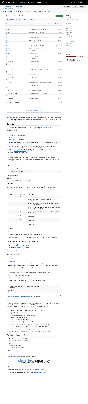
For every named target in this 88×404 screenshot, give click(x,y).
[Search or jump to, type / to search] (71, 2)
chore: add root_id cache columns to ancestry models (40, 37)
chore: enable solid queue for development (38, 93)
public (9, 45)
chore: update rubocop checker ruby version (38, 69)
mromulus (10, 23)
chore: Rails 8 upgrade (34, 42)
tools (39, 107)
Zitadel (39, 244)
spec (9, 48)
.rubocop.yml (10, 69)
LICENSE (9, 80)
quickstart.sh (10, 98)
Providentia (18, 6)
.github (9, 26)
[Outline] (61, 103)
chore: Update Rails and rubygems (36, 32)
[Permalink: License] (6, 366)
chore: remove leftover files (35, 40)
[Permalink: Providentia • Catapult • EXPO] (6, 110)
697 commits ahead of (17, 19)
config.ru (9, 90)
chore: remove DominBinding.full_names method (39, 48)
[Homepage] (3, 2)
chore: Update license (33, 80)
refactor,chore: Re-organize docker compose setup (40, 64)
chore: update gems (33, 74)
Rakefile (9, 87)
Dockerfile (10, 72)
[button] (59, 142)
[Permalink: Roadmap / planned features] (6, 335)
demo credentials (26, 296)
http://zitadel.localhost (13, 296)
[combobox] (47, 16)
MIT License (41, 369)
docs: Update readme (33, 85)
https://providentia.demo (20, 151)
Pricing (45, 2)
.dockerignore (10, 58)
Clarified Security (16, 356)
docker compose (13, 139)
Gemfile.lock (10, 77)
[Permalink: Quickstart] (6, 124)
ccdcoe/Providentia (9, 8)
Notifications (68, 6)
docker (10, 137)
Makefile (9, 82)
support (9, 53)
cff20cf (49, 23)
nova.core (38, 237)
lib (8, 40)
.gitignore (10, 64)
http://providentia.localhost (36, 295)
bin (8, 32)
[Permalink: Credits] (6, 351)
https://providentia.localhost (51, 147)
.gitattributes (10, 61)
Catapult (35, 110)
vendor (9, 56)
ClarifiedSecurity (9, 6)
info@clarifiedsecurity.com (39, 372)
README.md (10, 85)
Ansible (33, 303)
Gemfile (9, 74)
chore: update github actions (19, 23)
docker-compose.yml (12, 95)
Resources (22, 2)
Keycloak (44, 244)
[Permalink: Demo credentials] (6, 175)
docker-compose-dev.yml (13, 93)
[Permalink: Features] (6, 300)
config (9, 34)
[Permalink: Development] (6, 251)
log (8, 42)
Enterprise (38, 2)
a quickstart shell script (47, 127)
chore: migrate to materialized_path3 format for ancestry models (42, 34)
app (8, 29)
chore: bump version (33, 53)
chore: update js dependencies (35, 56)
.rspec (9, 66)
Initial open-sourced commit (35, 66)
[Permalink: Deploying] (6, 228)
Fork (75, 6)
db (8, 37)
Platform (8, 2)
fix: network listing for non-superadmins (37, 29)
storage (9, 50)
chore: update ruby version (35, 72)
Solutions (14, 2)
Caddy (19, 247)
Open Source (30, 2)
